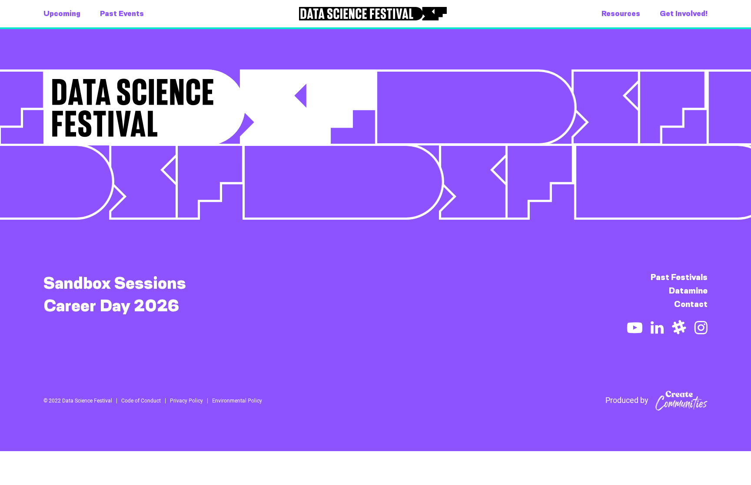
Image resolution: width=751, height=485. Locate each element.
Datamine (688, 291)
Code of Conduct (141, 400)
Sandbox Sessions (114, 283)
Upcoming (61, 13)
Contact (691, 304)
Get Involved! (684, 13)
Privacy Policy (186, 400)
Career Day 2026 (111, 306)
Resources (620, 13)
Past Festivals (679, 277)
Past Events (122, 13)
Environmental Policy (237, 400)
